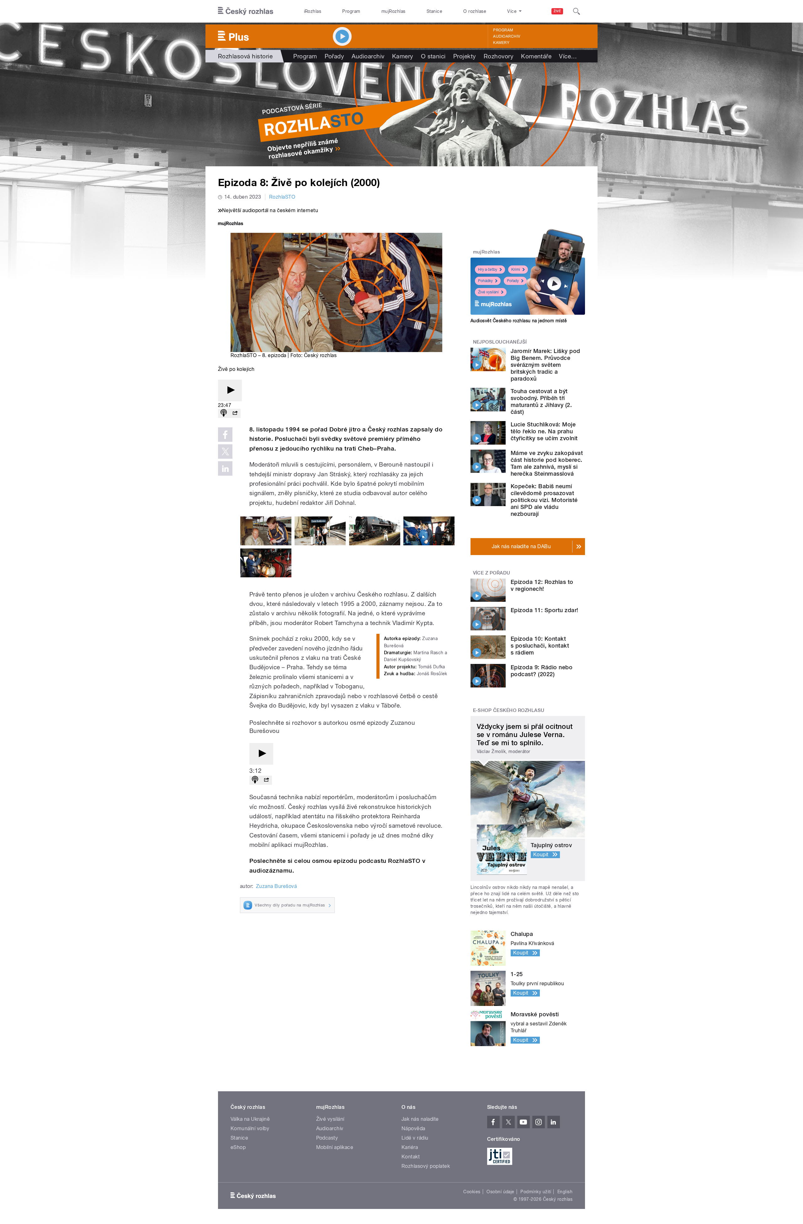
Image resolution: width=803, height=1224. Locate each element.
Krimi (515, 269)
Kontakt (411, 1157)
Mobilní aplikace (335, 1147)
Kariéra (410, 1147)
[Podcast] (223, 413)
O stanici (433, 56)
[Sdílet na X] (225, 451)
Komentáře (536, 56)
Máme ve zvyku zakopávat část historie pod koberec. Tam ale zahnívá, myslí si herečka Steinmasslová (547, 463)
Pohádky (485, 281)
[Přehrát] (230, 390)
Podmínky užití (535, 1191)
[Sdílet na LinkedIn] (225, 468)
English (564, 1191)
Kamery (501, 42)
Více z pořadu (491, 573)
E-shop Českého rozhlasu (509, 710)
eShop (238, 1147)
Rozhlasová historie (245, 56)
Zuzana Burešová (276, 886)
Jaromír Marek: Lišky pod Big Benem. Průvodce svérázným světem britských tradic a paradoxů (545, 365)
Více (568, 56)
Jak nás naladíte (420, 1119)
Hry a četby (487, 269)
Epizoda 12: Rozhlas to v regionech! (542, 585)
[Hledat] (576, 11)
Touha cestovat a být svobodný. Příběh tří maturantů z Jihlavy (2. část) (541, 401)
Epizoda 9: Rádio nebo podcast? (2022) (541, 670)
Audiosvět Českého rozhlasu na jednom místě (519, 320)
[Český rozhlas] (245, 11)
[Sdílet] (235, 413)
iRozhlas (313, 11)
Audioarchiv (506, 36)
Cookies (471, 1191)
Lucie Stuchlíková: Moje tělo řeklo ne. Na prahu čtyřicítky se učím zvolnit (544, 431)
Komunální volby (250, 1128)
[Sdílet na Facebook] (225, 434)
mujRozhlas (393, 11)
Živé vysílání (488, 292)
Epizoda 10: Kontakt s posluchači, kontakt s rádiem (540, 645)
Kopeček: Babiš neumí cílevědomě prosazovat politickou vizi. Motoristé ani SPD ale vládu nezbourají (544, 500)
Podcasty (327, 1138)
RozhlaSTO (282, 197)
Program (351, 11)
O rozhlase (474, 11)
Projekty (464, 56)
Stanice (434, 11)
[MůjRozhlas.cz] (230, 224)
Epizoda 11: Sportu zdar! (544, 610)
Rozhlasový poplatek (426, 1166)
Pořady (334, 56)
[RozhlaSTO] (401, 114)
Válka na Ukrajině (250, 1119)
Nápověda (413, 1128)
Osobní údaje (500, 1191)
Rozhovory (498, 56)
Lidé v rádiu (415, 1138)
